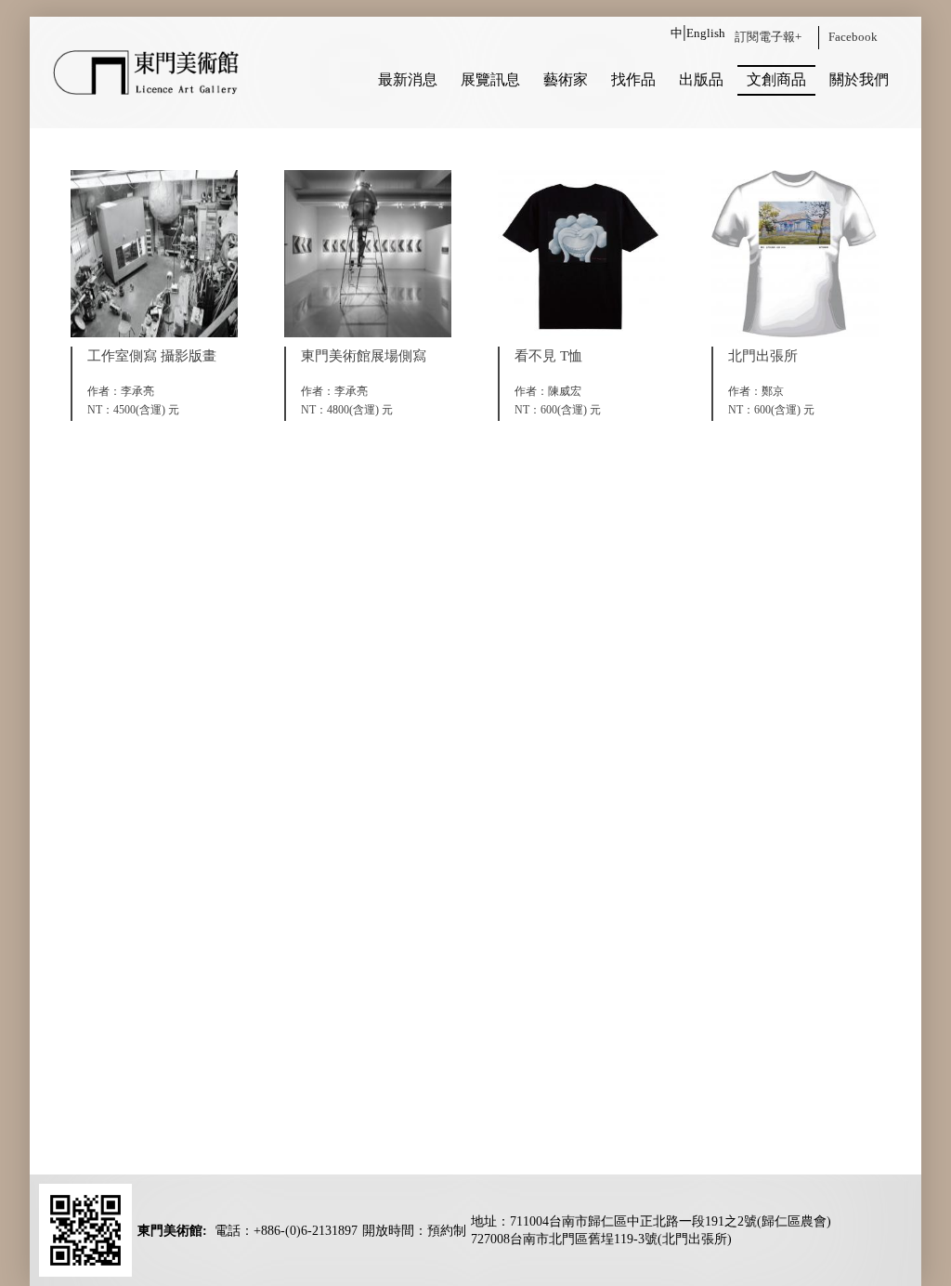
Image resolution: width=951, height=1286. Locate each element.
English (705, 33)
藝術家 (565, 79)
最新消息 (407, 79)
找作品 (633, 79)
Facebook (853, 37)
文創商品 (776, 79)
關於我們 (859, 79)
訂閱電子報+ (768, 37)
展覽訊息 (490, 79)
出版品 (701, 79)
